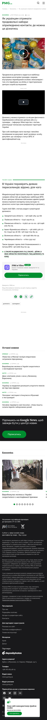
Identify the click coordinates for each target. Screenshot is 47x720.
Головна (4, 9)
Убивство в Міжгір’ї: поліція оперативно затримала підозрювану (19, 358)
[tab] (14, 504)
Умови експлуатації (9, 632)
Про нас (5, 609)
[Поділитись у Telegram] (20, 296)
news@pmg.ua (7, 677)
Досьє (4, 644)
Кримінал (5, 354)
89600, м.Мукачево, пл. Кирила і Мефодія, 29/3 (19, 662)
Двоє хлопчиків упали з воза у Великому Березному (19, 377)
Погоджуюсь (14, 713)
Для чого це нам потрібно (14, 710)
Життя (4, 373)
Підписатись (23, 275)
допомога (6, 303)
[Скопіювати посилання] (31, 296)
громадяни (16, 303)
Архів (4, 641)
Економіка (13, 9)
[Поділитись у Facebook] (15, 296)
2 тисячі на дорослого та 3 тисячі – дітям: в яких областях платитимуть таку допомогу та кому (24, 253)
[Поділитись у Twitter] (26, 296)
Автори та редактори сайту (12, 615)
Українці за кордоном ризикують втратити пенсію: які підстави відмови (23, 387)
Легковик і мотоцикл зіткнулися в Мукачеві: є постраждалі (20, 396)
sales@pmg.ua (7, 684)
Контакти (5, 618)
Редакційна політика (9, 612)
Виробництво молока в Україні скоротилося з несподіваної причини (21, 367)
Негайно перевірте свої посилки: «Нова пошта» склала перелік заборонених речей (22, 406)
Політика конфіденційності (11, 629)
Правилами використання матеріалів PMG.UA (16, 600)
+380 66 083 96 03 (8, 669)
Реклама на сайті (8, 626)
